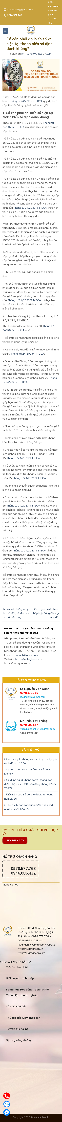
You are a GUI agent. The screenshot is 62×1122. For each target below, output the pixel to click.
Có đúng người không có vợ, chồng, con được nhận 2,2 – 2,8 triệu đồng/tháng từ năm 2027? (30, 784)
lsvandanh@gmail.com (25, 655)
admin (49, 54)
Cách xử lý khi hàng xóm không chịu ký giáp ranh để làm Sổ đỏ (31, 761)
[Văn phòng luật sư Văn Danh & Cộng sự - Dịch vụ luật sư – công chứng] (31, 30)
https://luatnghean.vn (27, 659)
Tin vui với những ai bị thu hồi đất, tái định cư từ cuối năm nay (15, 613)
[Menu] (5, 31)
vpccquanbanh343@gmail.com (37, 728)
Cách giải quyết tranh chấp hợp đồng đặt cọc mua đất (46, 613)
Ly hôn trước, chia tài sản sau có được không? (27, 771)
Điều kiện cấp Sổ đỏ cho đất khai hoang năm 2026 (28, 796)
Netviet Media (41, 1117)
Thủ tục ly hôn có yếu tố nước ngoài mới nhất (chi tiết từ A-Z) (28, 807)
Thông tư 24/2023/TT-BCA (26, 101)
